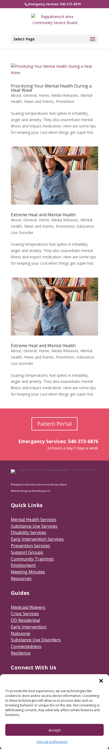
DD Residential (25, 620)
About (16, 95)
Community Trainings (32, 559)
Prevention (65, 101)
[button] (101, 680)
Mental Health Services (33, 519)
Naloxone (20, 633)
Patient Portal (54, 423)
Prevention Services (30, 546)
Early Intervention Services (37, 539)
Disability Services (28, 532)
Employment (23, 565)
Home (44, 95)
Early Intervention (29, 627)
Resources (21, 578)
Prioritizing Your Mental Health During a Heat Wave (51, 88)
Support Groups (27, 552)
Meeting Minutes (28, 572)
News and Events (39, 101)
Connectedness (26, 646)
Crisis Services (25, 614)
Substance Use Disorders (36, 640)
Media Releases (64, 95)
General (30, 95)
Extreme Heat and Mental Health (43, 215)
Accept (54, 730)
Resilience (20, 653)
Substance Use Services (34, 526)
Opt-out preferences (52, 741)
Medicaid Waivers (28, 607)
